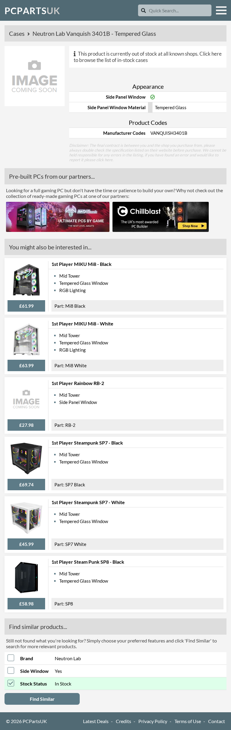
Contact (216, 721)
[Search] (143, 10)
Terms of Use (187, 721)
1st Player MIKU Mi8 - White (82, 323)
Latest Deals (96, 721)
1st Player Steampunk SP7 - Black (87, 442)
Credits (123, 721)
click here (104, 159)
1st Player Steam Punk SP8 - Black (87, 562)
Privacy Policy (152, 721)
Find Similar (42, 699)
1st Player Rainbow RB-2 (77, 383)
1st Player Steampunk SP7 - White (88, 502)
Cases (17, 33)
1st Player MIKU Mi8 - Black (81, 264)
